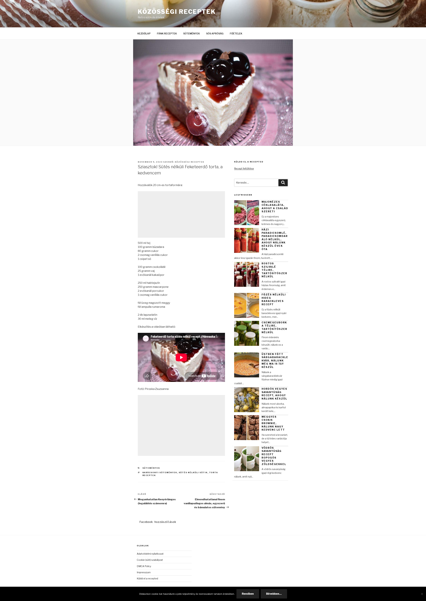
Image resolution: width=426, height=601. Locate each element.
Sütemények (151, 468)
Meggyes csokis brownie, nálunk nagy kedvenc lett (273, 423)
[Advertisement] (181, 214)
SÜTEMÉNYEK (191, 33)
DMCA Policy (144, 566)
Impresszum (144, 572)
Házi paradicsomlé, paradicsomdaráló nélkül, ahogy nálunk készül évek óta (275, 239)
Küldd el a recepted (147, 578)
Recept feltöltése (244, 168)
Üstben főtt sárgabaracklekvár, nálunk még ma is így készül (275, 360)
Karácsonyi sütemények (159, 472)
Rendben (248, 593)
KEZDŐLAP (144, 33)
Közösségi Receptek (177, 11)
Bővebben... (274, 593)
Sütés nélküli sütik (193, 472)
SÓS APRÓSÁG (214, 33)
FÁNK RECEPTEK (167, 33)
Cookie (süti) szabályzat (150, 559)
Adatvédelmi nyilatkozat (150, 553)
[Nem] (422, 594)
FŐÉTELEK (236, 33)
